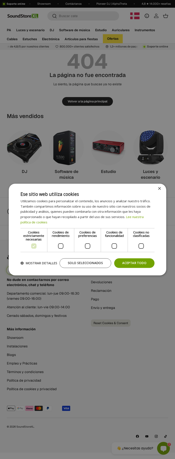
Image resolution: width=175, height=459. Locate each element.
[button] (38, 263)
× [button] (159, 188)
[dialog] (87, 229)
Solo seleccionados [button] (85, 263)
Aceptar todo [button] (134, 263)
